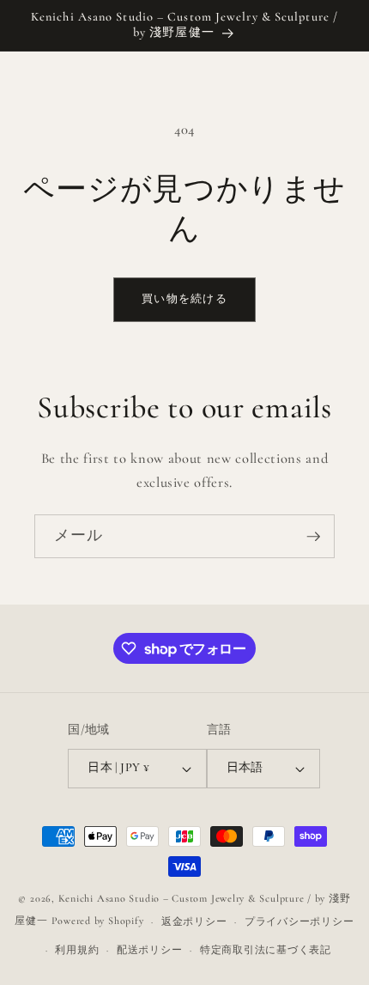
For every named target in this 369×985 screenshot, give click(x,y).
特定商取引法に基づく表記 (265, 950)
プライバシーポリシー (299, 921)
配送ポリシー (150, 950)
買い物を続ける (184, 299)
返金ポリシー (194, 921)
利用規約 (77, 950)
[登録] (313, 536)
